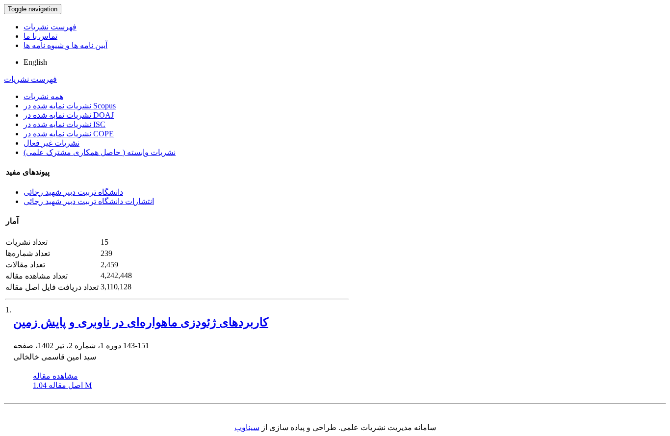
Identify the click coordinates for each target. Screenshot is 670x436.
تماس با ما (40, 36)
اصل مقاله (62, 385)
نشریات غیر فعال (51, 143)
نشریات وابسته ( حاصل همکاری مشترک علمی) (100, 152)
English (35, 62)
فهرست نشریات (50, 27)
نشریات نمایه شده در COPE (69, 133)
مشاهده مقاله (55, 376)
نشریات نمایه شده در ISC (64, 124)
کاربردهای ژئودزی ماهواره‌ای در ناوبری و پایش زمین (140, 322)
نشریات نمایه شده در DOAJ (69, 115)
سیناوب (246, 427)
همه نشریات (43, 96)
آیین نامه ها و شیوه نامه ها (65, 45)
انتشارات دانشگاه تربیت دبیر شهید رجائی (89, 201)
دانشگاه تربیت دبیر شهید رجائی (73, 192)
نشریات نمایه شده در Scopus (70, 106)
